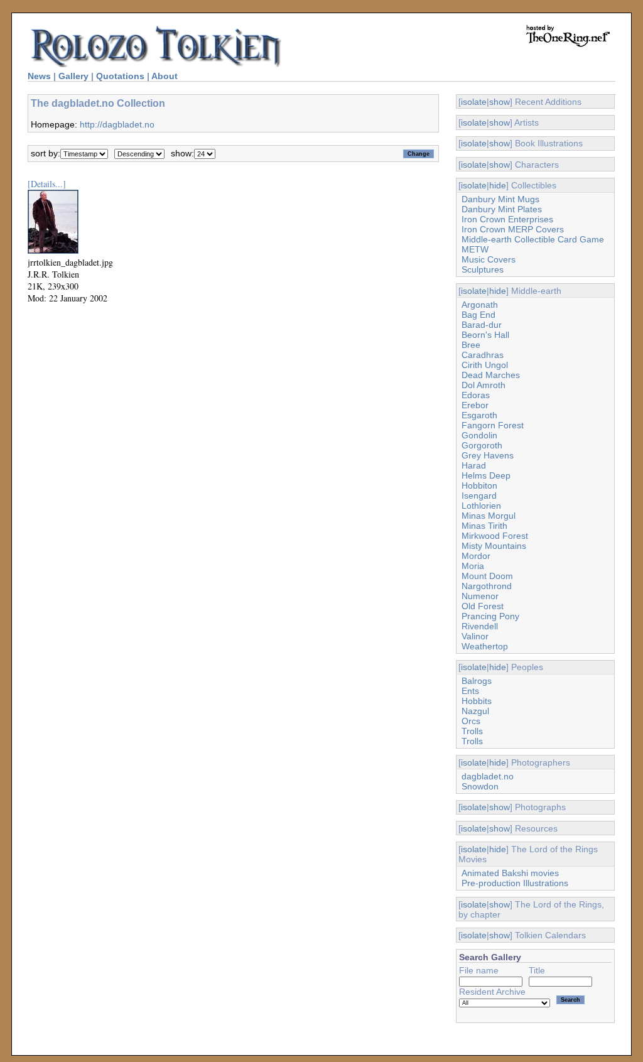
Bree (471, 345)
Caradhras (483, 355)
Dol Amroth (483, 385)
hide (497, 185)
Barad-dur (482, 325)
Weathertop (485, 646)
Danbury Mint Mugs (500, 199)
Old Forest (483, 606)
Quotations (120, 76)
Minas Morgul (489, 516)
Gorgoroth (482, 445)
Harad (474, 465)
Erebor (475, 405)
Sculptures (483, 269)
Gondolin (479, 435)
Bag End (478, 315)
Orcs (471, 721)
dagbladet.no (488, 776)
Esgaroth (479, 415)
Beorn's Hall (485, 335)
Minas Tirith (484, 526)
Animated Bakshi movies (510, 873)
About (164, 76)
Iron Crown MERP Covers (513, 229)
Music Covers (489, 259)
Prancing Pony (490, 616)
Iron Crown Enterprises (507, 219)
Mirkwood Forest (495, 536)
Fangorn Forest (493, 425)
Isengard (479, 495)
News (39, 76)
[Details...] (47, 184)
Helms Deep (486, 475)
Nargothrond (487, 586)
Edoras (476, 395)
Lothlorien (481, 506)
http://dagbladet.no (117, 124)
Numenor (480, 596)
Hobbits (477, 701)
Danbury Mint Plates (502, 209)
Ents (470, 691)
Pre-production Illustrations (515, 883)
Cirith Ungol (485, 365)
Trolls (472, 731)
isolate (474, 102)
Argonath (480, 305)
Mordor (476, 556)
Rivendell (480, 626)
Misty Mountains (494, 546)
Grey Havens (488, 455)
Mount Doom (487, 576)
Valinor (475, 636)
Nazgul (475, 711)
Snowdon (480, 786)
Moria (473, 566)
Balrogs (477, 681)
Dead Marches (491, 375)
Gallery (73, 76)
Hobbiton (479, 485)
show (499, 102)
